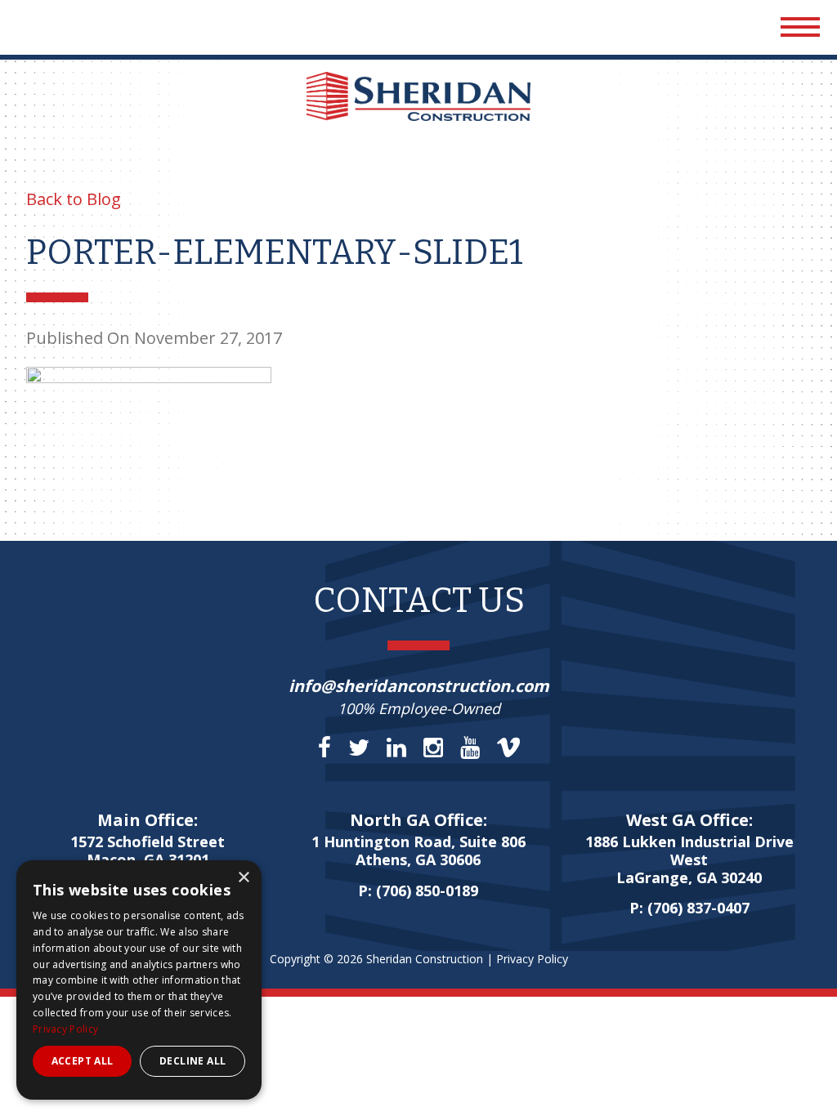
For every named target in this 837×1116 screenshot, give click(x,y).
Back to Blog (73, 199)
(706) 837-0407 (698, 907)
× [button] (243, 878)
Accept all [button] (82, 1061)
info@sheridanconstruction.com (419, 686)
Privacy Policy (532, 958)
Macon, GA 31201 (147, 851)
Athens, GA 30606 (418, 851)
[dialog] (139, 980)
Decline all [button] (192, 1061)
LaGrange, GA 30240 (689, 859)
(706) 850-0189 (427, 890)
